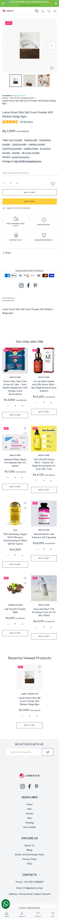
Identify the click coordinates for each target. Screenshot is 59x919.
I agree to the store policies (18, 208)
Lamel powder (19, 144)
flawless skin (30, 140)
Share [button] (8, 252)
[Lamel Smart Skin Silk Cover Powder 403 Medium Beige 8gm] (29, 677)
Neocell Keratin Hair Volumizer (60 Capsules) (44, 536)
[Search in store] (49, 11)
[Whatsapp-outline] (6, 904)
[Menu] (55, 11)
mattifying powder (12, 148)
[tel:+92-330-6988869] (43, 11)
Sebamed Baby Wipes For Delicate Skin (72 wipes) (15, 462)
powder (16, 152)
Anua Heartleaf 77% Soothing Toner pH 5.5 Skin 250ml (44, 612)
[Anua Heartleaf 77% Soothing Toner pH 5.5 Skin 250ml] (44, 588)
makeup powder (36, 144)
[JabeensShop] (8, 11)
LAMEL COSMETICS (29, 694)
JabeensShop (33, 908)
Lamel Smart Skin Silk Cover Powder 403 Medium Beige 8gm (30, 701)
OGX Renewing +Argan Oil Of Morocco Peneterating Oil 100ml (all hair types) (15, 539)
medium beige (31, 148)
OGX (15, 530)
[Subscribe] (47, 752)
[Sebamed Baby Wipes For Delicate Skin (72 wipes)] (15, 439)
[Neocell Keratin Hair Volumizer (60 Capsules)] (44, 513)
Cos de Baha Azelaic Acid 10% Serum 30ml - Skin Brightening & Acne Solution (43, 386)
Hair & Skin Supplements (22, 98)
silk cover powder (31, 152)
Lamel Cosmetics (20, 157)
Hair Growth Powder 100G (15, 611)
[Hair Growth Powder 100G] (15, 588)
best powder (15, 140)
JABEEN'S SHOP (15, 605)
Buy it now (29, 201)
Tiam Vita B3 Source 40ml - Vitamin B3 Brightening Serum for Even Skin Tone (44, 464)
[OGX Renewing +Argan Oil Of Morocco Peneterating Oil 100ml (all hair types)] (15, 513)
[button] (2, 3)
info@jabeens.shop (33, 888)
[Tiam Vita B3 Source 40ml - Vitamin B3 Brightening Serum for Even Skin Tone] (44, 439)
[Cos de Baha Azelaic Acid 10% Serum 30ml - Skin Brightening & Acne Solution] (44, 360)
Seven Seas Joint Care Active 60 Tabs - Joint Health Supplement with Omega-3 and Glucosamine (15, 387)
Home (5, 98)
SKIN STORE (15, 377)
